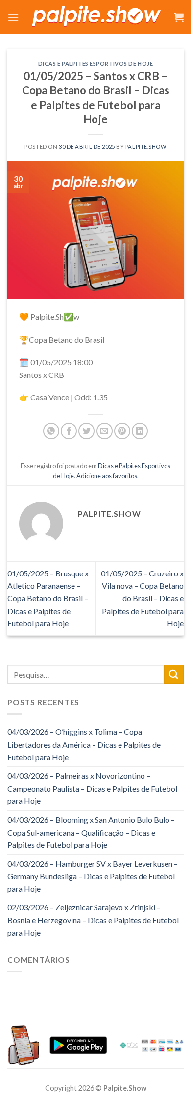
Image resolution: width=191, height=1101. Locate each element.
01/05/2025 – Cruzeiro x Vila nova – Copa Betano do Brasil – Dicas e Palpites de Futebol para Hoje (142, 598)
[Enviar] (174, 674)
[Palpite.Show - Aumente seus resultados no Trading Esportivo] (96, 17)
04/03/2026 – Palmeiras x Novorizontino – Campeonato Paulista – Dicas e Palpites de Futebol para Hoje (92, 788)
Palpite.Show (146, 146)
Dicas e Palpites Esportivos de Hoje (95, 63)
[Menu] (13, 17)
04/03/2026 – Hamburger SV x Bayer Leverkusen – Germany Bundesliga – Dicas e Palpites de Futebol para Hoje (92, 876)
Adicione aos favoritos (106, 476)
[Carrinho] (179, 17)
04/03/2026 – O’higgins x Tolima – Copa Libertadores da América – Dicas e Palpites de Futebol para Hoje (84, 744)
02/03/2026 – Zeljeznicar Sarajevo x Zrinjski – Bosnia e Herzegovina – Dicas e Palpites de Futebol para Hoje (93, 920)
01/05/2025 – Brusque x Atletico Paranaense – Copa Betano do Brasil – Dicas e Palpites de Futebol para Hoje (48, 598)
